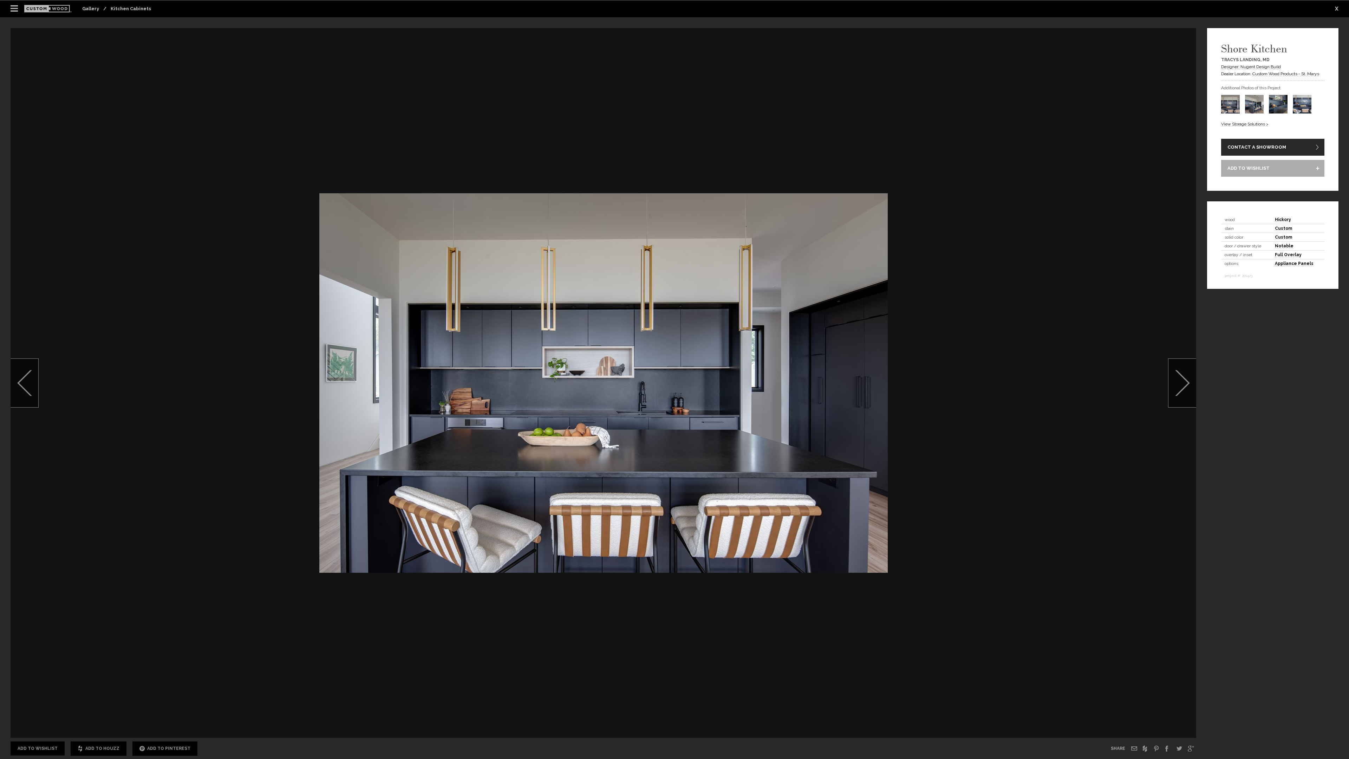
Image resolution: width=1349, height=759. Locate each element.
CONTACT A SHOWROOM (1256, 147)
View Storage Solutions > (1245, 124)
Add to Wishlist (38, 748)
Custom (1283, 228)
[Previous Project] (25, 383)
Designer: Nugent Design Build (1251, 66)
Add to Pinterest (168, 748)
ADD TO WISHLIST (1248, 168)
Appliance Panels (1294, 263)
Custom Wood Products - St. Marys (1285, 73)
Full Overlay (1288, 254)
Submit (1158, 718)
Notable (1284, 246)
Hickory (1283, 219)
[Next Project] (1182, 383)
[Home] (50, 9)
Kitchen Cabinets (131, 8)
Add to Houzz (102, 748)
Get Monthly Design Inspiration (1010, 718)
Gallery (90, 8)
